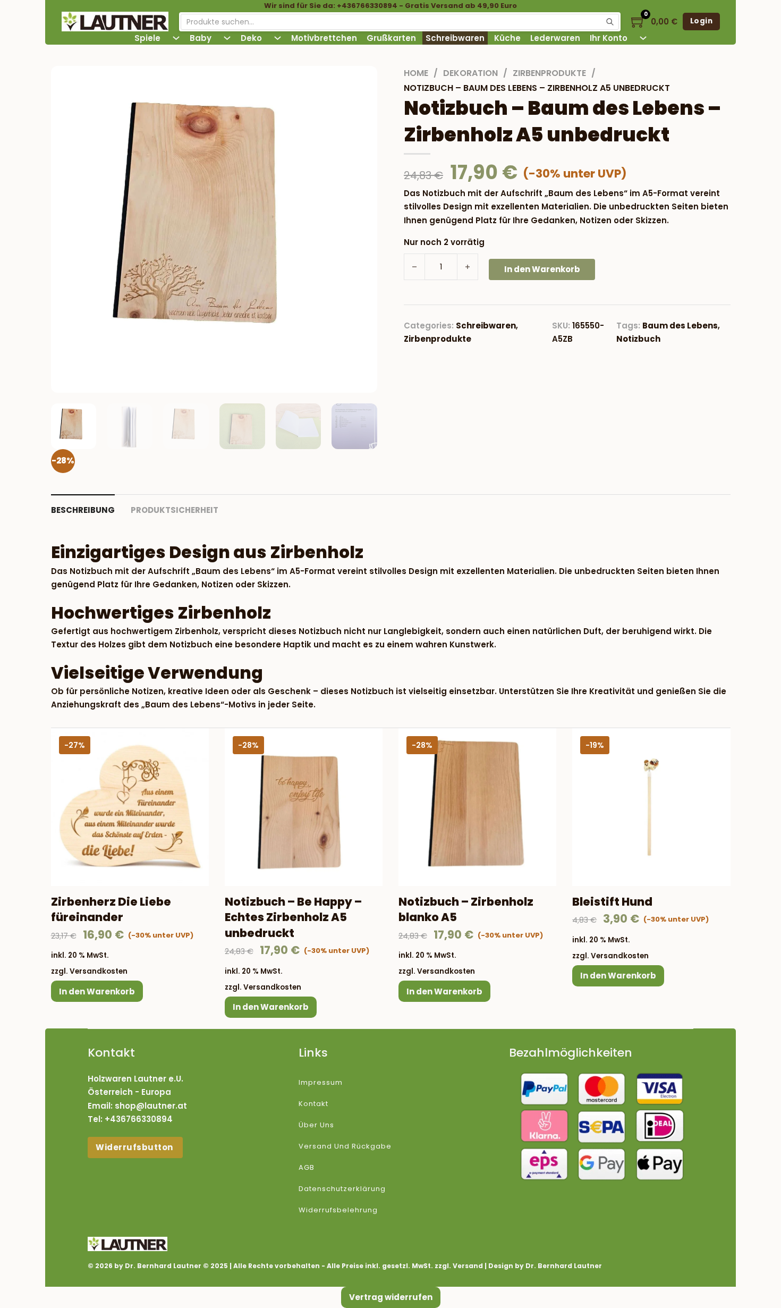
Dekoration (470, 73)
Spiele (147, 38)
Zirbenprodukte (549, 73)
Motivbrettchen (324, 38)
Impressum (321, 1082)
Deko (251, 38)
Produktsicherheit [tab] (174, 510)
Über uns (316, 1125)
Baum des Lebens (680, 325)
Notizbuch (638, 338)
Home (416, 73)
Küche (507, 38)
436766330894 (141, 1119)
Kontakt (313, 1104)
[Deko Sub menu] (277, 38)
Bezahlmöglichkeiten (570, 1052)
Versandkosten (99, 971)
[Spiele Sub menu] (176, 38)
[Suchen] (610, 22)
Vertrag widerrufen (390, 1297)
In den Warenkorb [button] (97, 991)
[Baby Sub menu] (227, 38)
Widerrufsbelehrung (338, 1210)
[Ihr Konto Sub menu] (643, 38)
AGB (307, 1167)
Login (701, 21)
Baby (200, 38)
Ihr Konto (608, 38)
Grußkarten (391, 38)
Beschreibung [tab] (83, 510)
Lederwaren (555, 38)
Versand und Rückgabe (345, 1146)
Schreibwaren (455, 38)
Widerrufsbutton (135, 1147)
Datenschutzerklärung (342, 1189)
